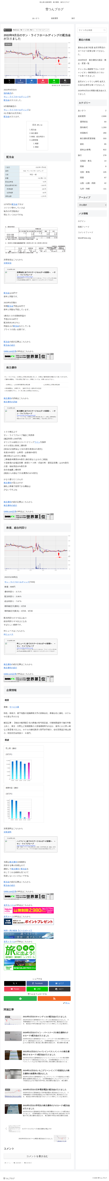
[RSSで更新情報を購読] (54, 998)
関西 (93, 178)
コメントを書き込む (37, 1156)
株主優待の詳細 (10, 402)
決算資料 (7, 832)
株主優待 (34, 133)
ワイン (37, 442)
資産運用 (92, 116)
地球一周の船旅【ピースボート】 (18, 931)
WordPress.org (84, 238)
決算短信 (7, 263)
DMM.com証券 (10, 351)
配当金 (17, 30)
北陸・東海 (93, 172)
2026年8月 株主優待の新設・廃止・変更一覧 (92, 61)
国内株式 (8, 30)
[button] (65, 81)
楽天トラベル (9, 942)
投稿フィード (83, 227)
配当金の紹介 (9, 345)
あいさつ (92, 110)
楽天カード (8, 916)
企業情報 (34, 140)
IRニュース (8, 634)
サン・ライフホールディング (40, 30)
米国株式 (93, 133)
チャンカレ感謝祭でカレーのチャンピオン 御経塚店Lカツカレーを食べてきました (91, 72)
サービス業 (25, 30)
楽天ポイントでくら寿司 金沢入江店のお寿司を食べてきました (91, 83)
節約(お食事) (93, 150)
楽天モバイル (9, 905)
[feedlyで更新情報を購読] (20, 998)
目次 (34, 125)
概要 (37, 143)
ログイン (82, 221)
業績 (37, 147)
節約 (93, 144)
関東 (93, 166)
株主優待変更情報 (93, 138)
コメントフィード (85, 232)
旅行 (92, 155)
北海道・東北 (93, 161)
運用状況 (93, 122)
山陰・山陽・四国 (93, 183)
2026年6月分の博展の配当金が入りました (92, 92)
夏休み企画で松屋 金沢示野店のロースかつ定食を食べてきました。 (91, 51)
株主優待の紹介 (10, 505)
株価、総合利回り (38, 136)
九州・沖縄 (93, 189)
